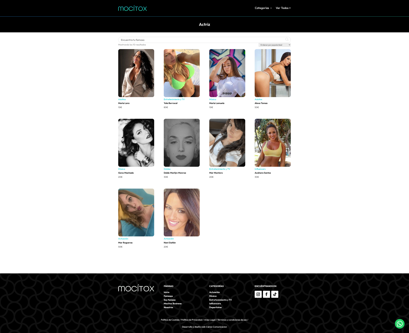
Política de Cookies (170, 319)
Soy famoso (170, 299)
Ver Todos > (283, 8)
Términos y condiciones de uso (232, 319)
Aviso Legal (209, 319)
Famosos (168, 296)
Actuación (123, 238)
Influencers (260, 169)
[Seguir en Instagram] (258, 294)
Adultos (122, 99)
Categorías (262, 8)
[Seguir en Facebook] (266, 294)
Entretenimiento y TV (174, 99)
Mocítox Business (172, 303)
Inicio (166, 292)
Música (212, 99)
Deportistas (215, 307)
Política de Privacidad (191, 319)
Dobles (167, 169)
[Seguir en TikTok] (274, 294)
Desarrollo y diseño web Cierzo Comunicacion (204, 326)
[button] (400, 324)
